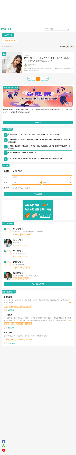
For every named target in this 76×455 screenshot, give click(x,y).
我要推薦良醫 (38, 284)
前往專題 (38, 122)
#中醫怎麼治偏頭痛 (9, 41)
